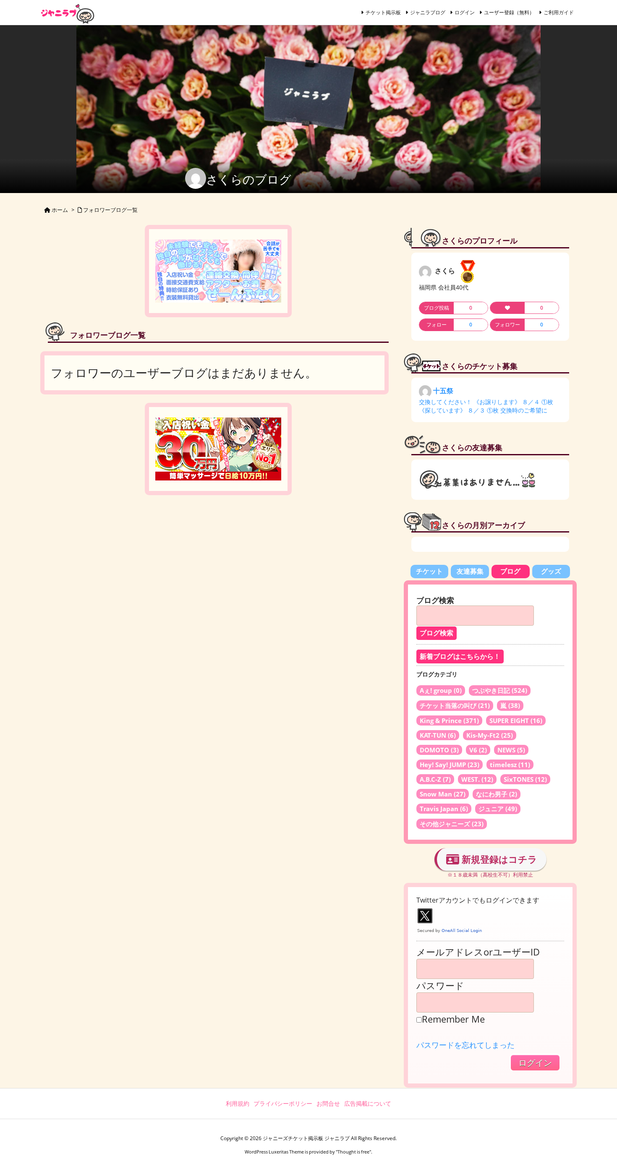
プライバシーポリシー (283, 1103)
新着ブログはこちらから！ (460, 656)
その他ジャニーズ (452, 824)
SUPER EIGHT (515, 720)
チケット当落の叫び (455, 705)
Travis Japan (444, 808)
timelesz (510, 764)
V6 (478, 750)
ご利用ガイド (559, 12)
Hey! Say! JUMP (449, 764)
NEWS (511, 750)
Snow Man (442, 794)
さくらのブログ (248, 179)
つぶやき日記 (499, 690)
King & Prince (449, 720)
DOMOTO (439, 750)
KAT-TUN (438, 735)
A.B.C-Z (435, 779)
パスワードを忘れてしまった (465, 1045)
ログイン (465, 12)
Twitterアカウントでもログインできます (477, 900)
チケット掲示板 (383, 12)
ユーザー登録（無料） (509, 12)
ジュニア (497, 808)
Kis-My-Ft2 (489, 735)
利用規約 (237, 1103)
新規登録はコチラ (498, 859)
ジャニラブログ (427, 12)
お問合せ (328, 1103)
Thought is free (353, 1152)
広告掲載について (367, 1103)
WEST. (477, 779)
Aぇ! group (441, 690)
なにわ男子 (496, 794)
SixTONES (525, 779)
